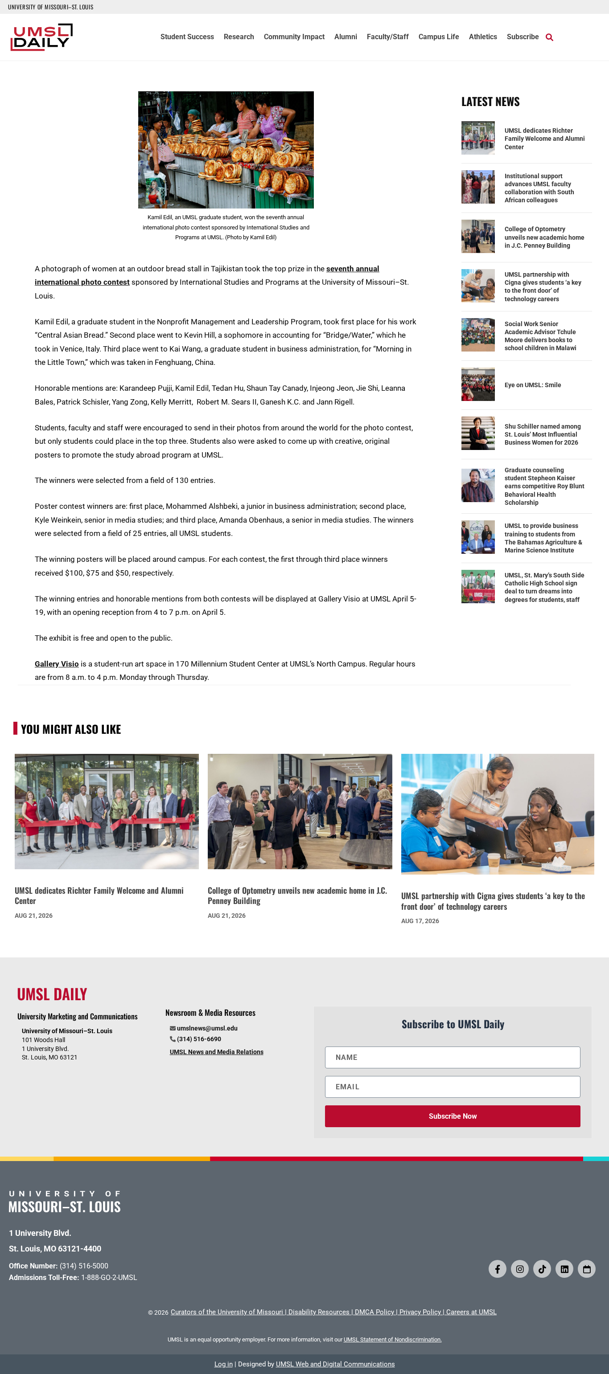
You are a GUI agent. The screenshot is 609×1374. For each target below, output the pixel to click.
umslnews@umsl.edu (207, 1028)
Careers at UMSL (471, 1312)
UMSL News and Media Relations (216, 1051)
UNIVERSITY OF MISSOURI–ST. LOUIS (50, 6)
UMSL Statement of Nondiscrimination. (393, 1339)
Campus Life (439, 37)
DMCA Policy (374, 1312)
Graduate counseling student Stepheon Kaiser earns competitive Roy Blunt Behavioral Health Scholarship (544, 486)
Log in (223, 1364)
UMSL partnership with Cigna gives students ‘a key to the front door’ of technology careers (543, 287)
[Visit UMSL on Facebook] (497, 1269)
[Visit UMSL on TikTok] (542, 1269)
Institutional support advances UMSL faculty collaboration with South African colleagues (539, 188)
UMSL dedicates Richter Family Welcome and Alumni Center (545, 138)
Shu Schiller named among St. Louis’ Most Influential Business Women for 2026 (543, 434)
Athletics (483, 37)
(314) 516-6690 (199, 1039)
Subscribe (523, 37)
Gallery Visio (57, 663)
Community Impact (294, 37)
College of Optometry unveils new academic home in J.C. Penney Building (544, 237)
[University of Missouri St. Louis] (64, 1209)
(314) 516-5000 (84, 1266)
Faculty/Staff (388, 37)
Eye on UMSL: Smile (533, 384)
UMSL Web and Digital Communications (335, 1364)
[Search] (549, 37)
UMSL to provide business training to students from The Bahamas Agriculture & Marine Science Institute (543, 538)
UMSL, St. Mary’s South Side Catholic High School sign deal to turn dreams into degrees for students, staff (544, 587)
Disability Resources (319, 1312)
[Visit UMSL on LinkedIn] (564, 1269)
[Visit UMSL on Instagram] (520, 1269)
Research (239, 37)
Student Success (187, 37)
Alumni (345, 37)
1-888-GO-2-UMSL (109, 1277)
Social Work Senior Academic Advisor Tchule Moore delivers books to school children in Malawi (540, 336)
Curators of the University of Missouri (227, 1312)
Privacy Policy (420, 1312)
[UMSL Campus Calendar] (587, 1269)
